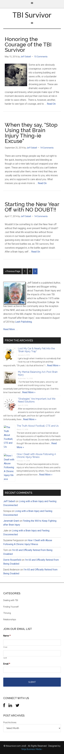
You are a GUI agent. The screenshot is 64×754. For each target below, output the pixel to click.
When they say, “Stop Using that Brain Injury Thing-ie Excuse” (31, 133)
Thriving (7, 613)
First (5, 647)
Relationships (9, 619)
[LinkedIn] (10, 706)
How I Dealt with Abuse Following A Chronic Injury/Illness (36, 455)
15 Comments (40, 56)
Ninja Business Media (31, 749)
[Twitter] (17, 706)
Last (5, 658)
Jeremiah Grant (11, 520)
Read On (51, 103)
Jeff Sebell (9, 501)
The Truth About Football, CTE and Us (38, 425)
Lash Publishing (23, 321)
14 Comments (47, 148)
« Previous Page (12, 271)
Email (6, 664)
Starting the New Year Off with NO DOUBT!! (32, 207)
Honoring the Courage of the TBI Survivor (28, 44)
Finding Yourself (11, 607)
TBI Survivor (32, 15)
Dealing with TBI (10, 600)
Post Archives (9, 722)
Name (7, 636)
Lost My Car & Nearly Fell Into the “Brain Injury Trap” (36, 350)
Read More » (53, 365)
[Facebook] (4, 706)
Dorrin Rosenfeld (12, 559)
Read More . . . (10, 329)
